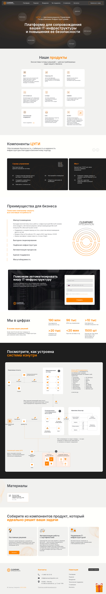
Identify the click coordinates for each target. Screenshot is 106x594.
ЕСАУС (69, 115)
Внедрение (72, 579)
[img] (46, 92)
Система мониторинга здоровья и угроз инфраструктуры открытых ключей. (74, 99)
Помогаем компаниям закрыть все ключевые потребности (20, 212)
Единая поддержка (21, 255)
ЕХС (46, 115)
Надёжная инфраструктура (25, 245)
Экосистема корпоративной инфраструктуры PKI (18, 496)
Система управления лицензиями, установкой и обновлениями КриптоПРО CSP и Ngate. (51, 99)
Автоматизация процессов (24, 250)
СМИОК (69, 96)
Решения (71, 577)
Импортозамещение (22, 220)
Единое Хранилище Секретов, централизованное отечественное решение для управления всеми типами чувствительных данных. (52, 120)
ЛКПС (69, 76)
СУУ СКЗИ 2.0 (27, 96)
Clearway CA (49, 76)
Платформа (72, 574)
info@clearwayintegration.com (50, 578)
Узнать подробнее (27, 122)
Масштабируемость (22, 259)
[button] (95, 3)
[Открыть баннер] (99, 586)
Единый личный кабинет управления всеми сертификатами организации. (74, 79)
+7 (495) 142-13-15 (47, 574)
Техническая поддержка (27, 116)
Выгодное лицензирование (24, 240)
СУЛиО (47, 96)
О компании (72, 584)
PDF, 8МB (14, 499)
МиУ (24, 76)
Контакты (71, 587)
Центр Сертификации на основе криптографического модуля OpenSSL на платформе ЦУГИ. (52, 79)
